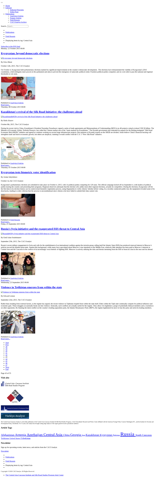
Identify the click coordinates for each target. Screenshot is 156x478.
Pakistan (116, 435)
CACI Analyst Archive (18, 22)
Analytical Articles (16, 16)
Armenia (21, 435)
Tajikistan (5, 438)
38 (6, 347)
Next (7, 367)
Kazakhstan (93, 434)
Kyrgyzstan (106, 435)
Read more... (5, 105)
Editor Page (14, 12)
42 (6, 355)
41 (6, 353)
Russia (128, 434)
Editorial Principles (17, 10)
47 (6, 365)
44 (6, 359)
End (6, 369)
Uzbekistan (25, 438)
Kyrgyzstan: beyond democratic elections (25, 53)
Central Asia (53, 434)
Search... (4, 26)
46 (6, 363)
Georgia (76, 435)
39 (6, 349)
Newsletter (5, 451)
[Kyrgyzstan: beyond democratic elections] (16, 58)
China (66, 435)
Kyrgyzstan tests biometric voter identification (28, 172)
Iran (84, 435)
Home (7, 6)
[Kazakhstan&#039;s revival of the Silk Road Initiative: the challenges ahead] (29, 117)
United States (15, 438)
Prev (7, 345)
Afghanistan (8, 434)
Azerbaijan (35, 435)
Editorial (8, 8)
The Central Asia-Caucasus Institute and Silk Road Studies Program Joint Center (34, 475)
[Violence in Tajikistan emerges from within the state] (20, 292)
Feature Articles (15, 18)
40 (6, 351)
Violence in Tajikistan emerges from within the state (31, 287)
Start (7, 343)
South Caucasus (144, 435)
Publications (9, 14)
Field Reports (15, 20)
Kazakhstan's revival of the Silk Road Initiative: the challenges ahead (41, 111)
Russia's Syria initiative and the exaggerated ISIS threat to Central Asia (43, 228)
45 (6, 361)
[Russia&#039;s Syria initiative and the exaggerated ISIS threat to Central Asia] (30, 234)
